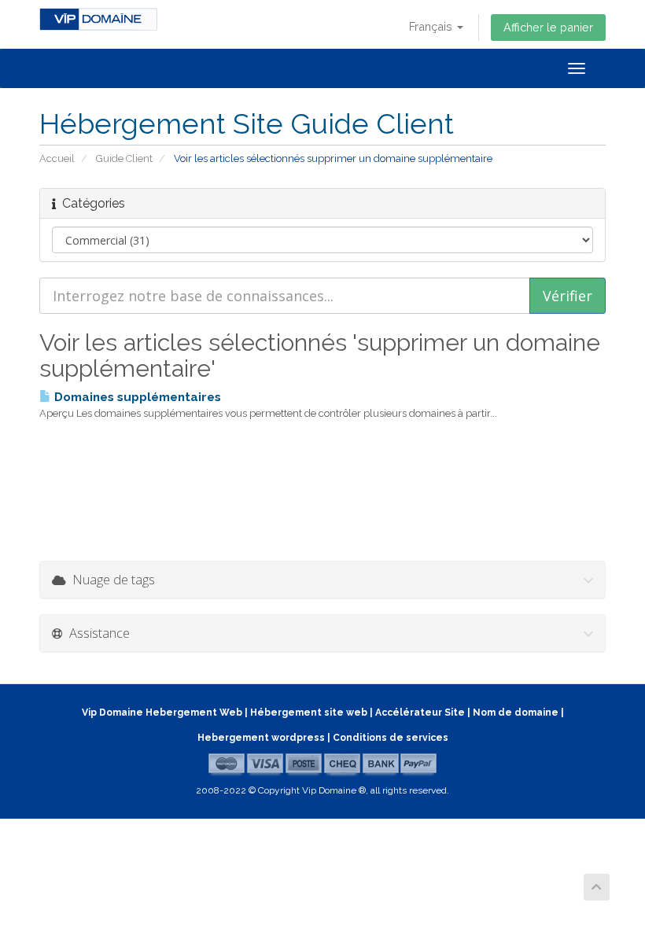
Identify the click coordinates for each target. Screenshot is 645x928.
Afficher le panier (548, 27)
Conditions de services (390, 737)
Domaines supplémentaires (136, 397)
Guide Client (124, 158)
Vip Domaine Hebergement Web (162, 712)
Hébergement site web (308, 712)
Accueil (57, 158)
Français (432, 26)
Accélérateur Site (420, 712)
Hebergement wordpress (261, 737)
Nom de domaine (515, 712)
